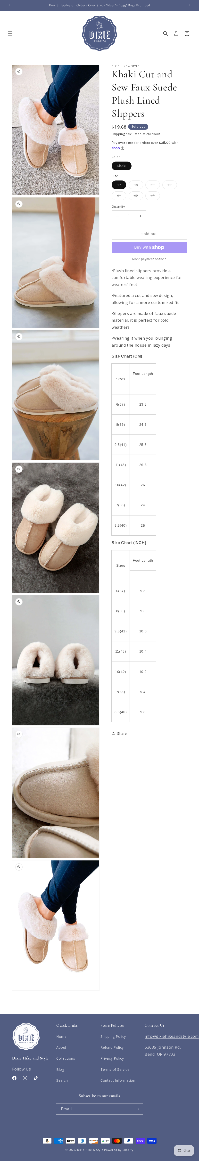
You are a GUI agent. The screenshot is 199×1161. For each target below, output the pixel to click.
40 (172, 185)
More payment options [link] (149, 259)
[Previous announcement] (9, 5)
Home (61, 1036)
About (61, 1047)
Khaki (124, 166)
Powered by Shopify (118, 1150)
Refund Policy (112, 1047)
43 (155, 196)
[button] (10, 33)
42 (138, 196)
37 (121, 185)
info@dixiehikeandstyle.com (172, 1036)
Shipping (118, 134)
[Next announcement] (189, 5)
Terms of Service (115, 1069)
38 (138, 185)
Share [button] (122, 733)
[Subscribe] (137, 1109)
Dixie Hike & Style (90, 1150)
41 (121, 196)
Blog (60, 1069)
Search (62, 1080)
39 (155, 185)
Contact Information (117, 1080)
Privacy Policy (112, 1058)
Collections (65, 1058)
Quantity (118, 206)
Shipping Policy (113, 1036)
